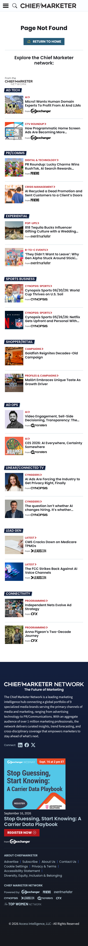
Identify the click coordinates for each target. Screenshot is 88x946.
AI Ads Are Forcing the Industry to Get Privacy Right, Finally (52, 481)
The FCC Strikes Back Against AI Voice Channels (51, 570)
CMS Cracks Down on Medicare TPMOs (51, 544)
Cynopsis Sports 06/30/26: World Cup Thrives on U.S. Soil (52, 292)
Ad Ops (12, 405)
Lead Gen (13, 530)
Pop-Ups (31, 223)
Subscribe (29, 862)
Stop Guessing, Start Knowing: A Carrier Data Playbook (42, 821)
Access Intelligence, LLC (35, 924)
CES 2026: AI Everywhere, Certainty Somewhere (53, 445)
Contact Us (67, 862)
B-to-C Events (35, 250)
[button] (5, 5)
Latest (29, 537)
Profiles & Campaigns (40, 375)
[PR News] (35, 174)
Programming (35, 600)
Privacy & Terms (44, 866)
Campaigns (33, 349)
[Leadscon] (38, 551)
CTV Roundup (34, 124)
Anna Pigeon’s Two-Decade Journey (48, 633)
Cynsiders (32, 475)
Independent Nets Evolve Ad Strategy (48, 607)
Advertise (11, 862)
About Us (48, 862)
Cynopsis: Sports (37, 286)
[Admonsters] (39, 425)
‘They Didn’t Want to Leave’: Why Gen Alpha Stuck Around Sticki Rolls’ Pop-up (52, 258)
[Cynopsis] (39, 299)
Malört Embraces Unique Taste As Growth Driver (53, 382)
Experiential (16, 216)
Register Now (20, 832)
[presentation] (14, 104)
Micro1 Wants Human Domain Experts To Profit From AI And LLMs (53, 103)
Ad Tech (13, 90)
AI (26, 97)
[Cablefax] (34, 614)
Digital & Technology (40, 160)
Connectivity (18, 593)
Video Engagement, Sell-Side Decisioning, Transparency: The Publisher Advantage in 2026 (51, 420)
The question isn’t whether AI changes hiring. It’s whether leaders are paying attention (49, 510)
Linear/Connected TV (25, 467)
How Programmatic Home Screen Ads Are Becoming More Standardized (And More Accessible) (52, 134)
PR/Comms (15, 153)
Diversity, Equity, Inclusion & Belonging (33, 876)
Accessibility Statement (22, 871)
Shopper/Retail (19, 341)
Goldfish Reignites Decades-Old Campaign (51, 355)
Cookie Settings (16, 866)
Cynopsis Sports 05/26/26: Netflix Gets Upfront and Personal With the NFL (52, 321)
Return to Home (46, 41)
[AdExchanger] (41, 110)
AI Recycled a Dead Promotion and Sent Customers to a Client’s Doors (53, 193)
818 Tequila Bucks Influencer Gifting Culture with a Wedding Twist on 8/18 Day (50, 231)
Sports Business (20, 279)
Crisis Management (39, 187)
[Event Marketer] (41, 236)
